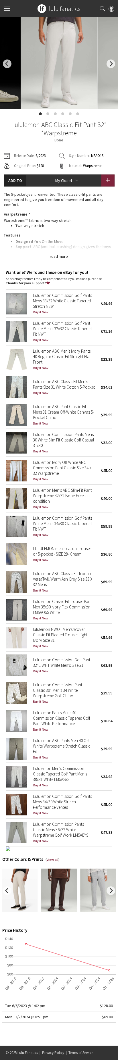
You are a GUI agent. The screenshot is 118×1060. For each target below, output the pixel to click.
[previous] (7, 63)
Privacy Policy (53, 1052)
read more (59, 256)
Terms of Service (80, 1052)
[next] (111, 63)
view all (52, 859)
